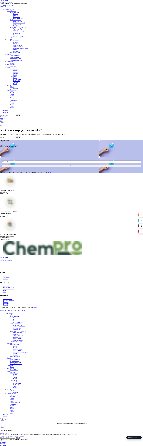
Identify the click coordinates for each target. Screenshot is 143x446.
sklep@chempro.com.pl (6, 2)
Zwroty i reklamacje (8, 289)
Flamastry (12, 94)
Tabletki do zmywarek (19, 23)
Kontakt (5, 290)
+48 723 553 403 (4, 0)
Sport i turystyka (11, 64)
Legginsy (15, 70)
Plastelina (12, 93)
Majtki (15, 75)
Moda (8, 67)
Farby (11, 91)
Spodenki (15, 72)
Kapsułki (15, 14)
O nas (4, 292)
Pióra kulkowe (14, 100)
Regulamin (6, 286)
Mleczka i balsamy (18, 45)
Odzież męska (13, 76)
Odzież (12, 87)
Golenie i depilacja (18, 46)
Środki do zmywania (15, 20)
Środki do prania (14, 12)
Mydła (15, 49)
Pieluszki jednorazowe (16, 60)
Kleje (11, 97)
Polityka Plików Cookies (18, 310)
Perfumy (15, 42)
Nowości (5, 302)
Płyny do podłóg (17, 29)
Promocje (5, 305)
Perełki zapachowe (18, 18)
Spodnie (15, 73)
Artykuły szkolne (11, 90)
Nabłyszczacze (17, 24)
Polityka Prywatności (5, 310)
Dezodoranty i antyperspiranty (21, 48)
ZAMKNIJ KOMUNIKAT (17, 436)
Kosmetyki (9, 39)
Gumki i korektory (15, 98)
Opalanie (15, 51)
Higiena (9, 54)
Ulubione (5, 279)
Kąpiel (15, 43)
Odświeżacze (16, 26)
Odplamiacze (16, 17)
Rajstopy (15, 88)
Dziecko (9, 85)
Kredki (12, 96)
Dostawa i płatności (8, 287)
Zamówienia (6, 277)
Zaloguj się (6, 276)
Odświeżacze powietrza (16, 37)
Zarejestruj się (3, 433)
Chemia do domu (11, 11)
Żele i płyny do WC (18, 32)
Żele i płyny (16, 15)
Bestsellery (6, 303)
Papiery (12, 104)
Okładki (12, 103)
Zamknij (2, 420)
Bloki (11, 109)
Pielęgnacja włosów (15, 52)
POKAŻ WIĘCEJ (5, 436)
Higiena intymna (14, 57)
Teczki (11, 106)
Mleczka (15, 30)
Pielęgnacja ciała (14, 40)
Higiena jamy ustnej (15, 55)
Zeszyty (12, 107)
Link (49, 172)
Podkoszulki (16, 81)
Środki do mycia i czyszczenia (18, 27)
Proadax (34, 307)
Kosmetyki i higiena (8, 300)
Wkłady (12, 101)
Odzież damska (14, 69)
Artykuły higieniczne (15, 58)
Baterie (12, 63)
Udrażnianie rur (17, 34)
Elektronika (10, 61)
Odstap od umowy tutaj (134, 437)
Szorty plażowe (14, 66)
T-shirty (15, 78)
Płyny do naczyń (17, 21)
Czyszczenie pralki (18, 36)
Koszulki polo (17, 79)
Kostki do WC (17, 33)
